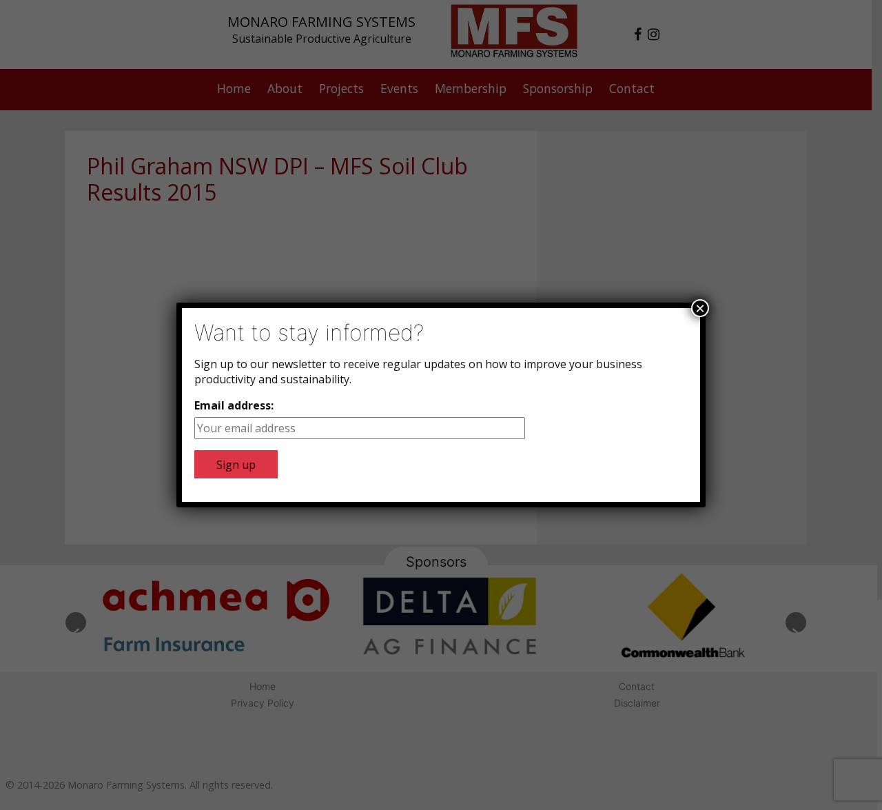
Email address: (234, 405)
